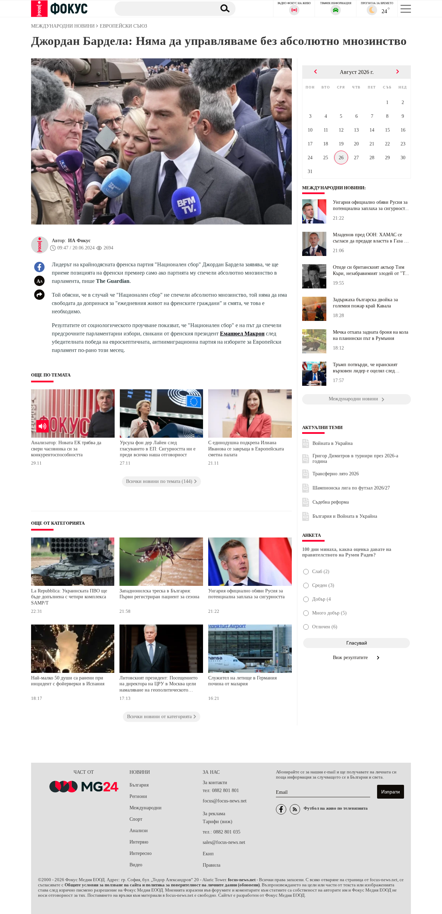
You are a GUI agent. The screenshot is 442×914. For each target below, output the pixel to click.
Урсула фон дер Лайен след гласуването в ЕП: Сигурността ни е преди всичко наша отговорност (157, 448)
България (138, 785)
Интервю (138, 842)
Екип (208, 853)
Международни (145, 807)
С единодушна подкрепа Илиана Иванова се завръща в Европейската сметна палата (246, 448)
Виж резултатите (351, 657)
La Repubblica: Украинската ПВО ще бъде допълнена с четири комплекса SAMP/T (69, 597)
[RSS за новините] (295, 809)
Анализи (138, 830)
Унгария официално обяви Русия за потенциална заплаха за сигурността (246, 594)
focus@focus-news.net (225, 800)
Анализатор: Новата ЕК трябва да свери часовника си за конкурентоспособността (66, 448)
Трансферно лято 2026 (336, 473)
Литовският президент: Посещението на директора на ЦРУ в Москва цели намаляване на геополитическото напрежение (158, 684)
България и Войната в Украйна (345, 516)
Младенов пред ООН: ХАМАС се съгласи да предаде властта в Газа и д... (370, 238)
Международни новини (333, 187)
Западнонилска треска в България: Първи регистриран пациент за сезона (159, 594)
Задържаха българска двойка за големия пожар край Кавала (365, 302)
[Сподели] (39, 294)
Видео (135, 864)
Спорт (135, 819)
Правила (211, 865)
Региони (138, 796)
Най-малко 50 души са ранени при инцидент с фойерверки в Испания (67, 681)
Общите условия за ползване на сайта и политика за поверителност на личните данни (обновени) (162, 885)
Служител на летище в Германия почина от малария (242, 681)
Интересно (140, 853)
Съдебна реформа (331, 502)
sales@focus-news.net (224, 842)
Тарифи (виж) (217, 821)
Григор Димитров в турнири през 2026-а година (355, 458)
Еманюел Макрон (242, 333)
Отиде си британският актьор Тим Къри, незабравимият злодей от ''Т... (371, 270)
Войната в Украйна (333, 443)
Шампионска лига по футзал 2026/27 (351, 488)
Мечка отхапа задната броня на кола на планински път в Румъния (370, 335)
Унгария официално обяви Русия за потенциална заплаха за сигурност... (371, 205)
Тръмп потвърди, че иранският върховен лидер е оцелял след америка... (365, 368)
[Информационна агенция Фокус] (281, 809)
